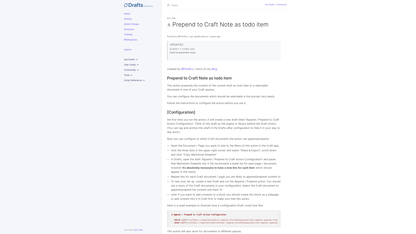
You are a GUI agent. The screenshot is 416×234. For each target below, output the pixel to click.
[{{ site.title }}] (140, 5)
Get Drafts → (131, 59)
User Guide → (131, 64)
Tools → (128, 75)
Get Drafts (269, 4)
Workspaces (130, 39)
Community (281, 4)
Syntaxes (129, 29)
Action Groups (131, 24)
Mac (141, 230)
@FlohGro (187, 69)
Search (127, 49)
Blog (214, 69)
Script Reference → (134, 80)
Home (127, 13)
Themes (128, 34)
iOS (135, 230)
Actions (128, 18)
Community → (131, 69)
